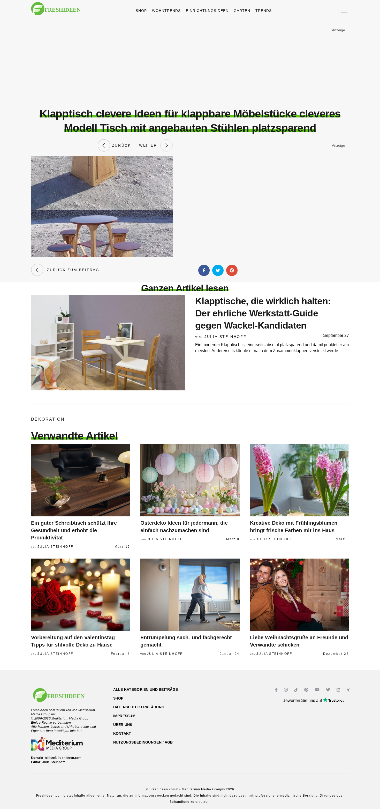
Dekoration (48, 419)
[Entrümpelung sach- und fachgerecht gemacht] (189, 595)
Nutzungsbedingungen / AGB (143, 742)
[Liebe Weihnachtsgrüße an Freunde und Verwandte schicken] (299, 595)
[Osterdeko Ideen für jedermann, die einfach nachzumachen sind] (189, 480)
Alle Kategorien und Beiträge (145, 689)
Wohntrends (166, 11)
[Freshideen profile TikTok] (296, 690)
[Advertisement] (190, 64)
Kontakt (122, 733)
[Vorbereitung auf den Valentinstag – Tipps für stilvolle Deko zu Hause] (80, 595)
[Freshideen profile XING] (349, 690)
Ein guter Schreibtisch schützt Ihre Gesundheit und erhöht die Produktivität (74, 530)
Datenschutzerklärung (139, 707)
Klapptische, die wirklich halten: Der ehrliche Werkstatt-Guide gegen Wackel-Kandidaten (263, 313)
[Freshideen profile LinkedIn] (339, 690)
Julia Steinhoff (225, 337)
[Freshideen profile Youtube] (318, 690)
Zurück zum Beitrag (71, 270)
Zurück (120, 145)
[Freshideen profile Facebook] (277, 690)
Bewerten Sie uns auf (303, 700)
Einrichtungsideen (207, 11)
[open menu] (344, 10)
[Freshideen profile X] (328, 690)
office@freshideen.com (63, 758)
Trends (263, 11)
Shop (141, 11)
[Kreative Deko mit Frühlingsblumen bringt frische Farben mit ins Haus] (299, 480)
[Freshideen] (56, 11)
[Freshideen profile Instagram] (286, 690)
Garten (242, 11)
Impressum (124, 716)
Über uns (122, 725)
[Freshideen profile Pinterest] (307, 690)
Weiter (149, 145)
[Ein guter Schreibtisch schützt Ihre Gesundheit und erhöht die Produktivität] (80, 480)
